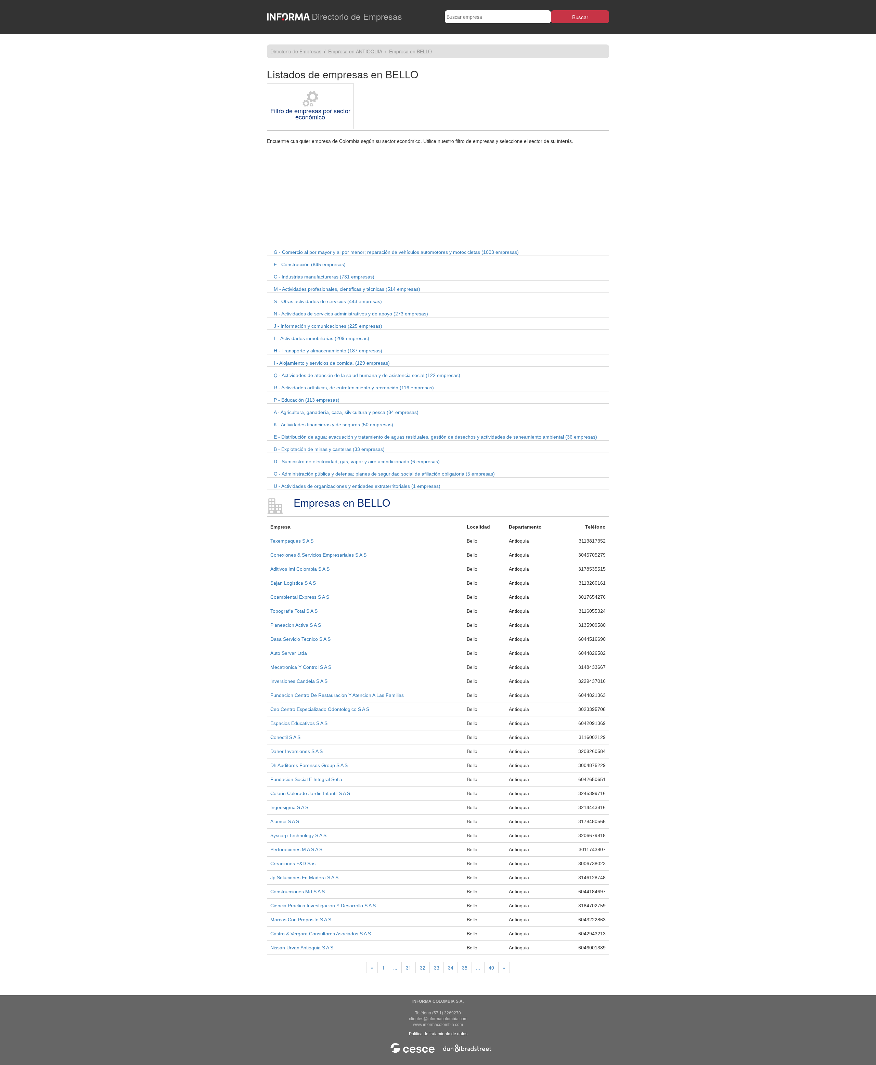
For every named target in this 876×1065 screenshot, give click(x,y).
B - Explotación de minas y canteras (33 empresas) (329, 449)
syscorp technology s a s (298, 835)
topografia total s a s (294, 611)
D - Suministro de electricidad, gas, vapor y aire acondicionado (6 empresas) (357, 461)
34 (450, 967)
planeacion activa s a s (295, 625)
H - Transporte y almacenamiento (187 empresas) (328, 350)
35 (464, 967)
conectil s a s (285, 737)
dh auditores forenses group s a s (309, 765)
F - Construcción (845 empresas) (310, 264)
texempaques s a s (291, 541)
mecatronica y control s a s (300, 667)
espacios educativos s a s (298, 723)
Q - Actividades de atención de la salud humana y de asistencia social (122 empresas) (367, 375)
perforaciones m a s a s (296, 849)
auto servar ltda (288, 653)
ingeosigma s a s (289, 807)
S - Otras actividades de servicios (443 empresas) (328, 301)
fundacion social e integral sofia (306, 779)
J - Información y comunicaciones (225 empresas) (328, 326)
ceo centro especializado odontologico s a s (319, 709)
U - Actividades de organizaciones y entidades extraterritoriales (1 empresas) (357, 486)
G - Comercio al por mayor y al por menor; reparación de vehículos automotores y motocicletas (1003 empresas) (396, 252)
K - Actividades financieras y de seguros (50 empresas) (333, 424)
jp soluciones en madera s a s (304, 877)
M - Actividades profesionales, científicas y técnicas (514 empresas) (347, 289)
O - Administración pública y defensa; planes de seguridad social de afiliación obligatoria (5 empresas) (384, 474)
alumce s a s (284, 821)
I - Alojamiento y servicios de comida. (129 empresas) (332, 363)
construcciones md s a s (297, 891)
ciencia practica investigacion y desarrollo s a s (323, 905)
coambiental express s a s (299, 597)
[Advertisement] (438, 196)
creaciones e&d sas (292, 863)
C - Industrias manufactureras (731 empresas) (324, 277)
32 (422, 967)
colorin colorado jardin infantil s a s (310, 793)
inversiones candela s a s (298, 681)
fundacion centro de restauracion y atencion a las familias (337, 695)
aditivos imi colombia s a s (300, 569)
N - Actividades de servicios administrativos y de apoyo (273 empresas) (351, 313)
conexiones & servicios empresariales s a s (318, 555)
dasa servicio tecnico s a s (300, 639)
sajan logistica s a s (293, 583)
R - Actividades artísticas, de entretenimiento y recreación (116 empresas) (354, 387)
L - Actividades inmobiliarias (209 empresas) (321, 338)
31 (408, 967)
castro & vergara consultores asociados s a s (320, 933)
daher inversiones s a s (296, 751)
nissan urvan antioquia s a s (301, 947)
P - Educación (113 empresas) (306, 400)
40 (491, 967)
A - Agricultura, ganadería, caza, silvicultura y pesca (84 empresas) (346, 412)
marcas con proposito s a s (300, 919)
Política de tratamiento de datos (438, 1033)
